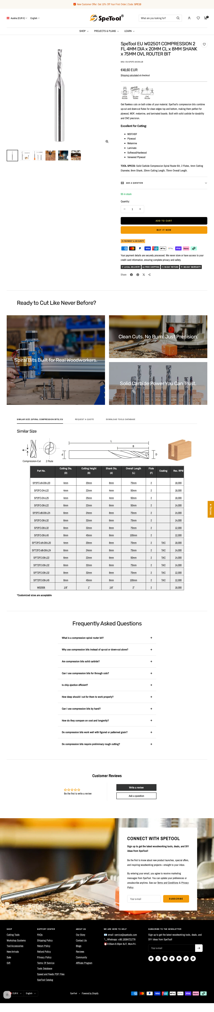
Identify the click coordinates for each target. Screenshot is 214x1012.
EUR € (15, 993)
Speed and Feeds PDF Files (51, 974)
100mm (133, 535)
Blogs (78, 946)
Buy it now (164, 229)
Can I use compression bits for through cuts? (85, 673)
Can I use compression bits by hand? (81, 708)
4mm (65, 483)
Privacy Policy (44, 957)
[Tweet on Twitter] (143, 274)
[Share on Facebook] (131, 274)
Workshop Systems (16, 940)
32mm (89, 520)
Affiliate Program (84, 963)
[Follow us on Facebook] (151, 958)
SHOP (82, 31)
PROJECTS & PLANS (105, 31)
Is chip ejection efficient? (75, 685)
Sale (9, 957)
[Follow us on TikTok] (186, 958)
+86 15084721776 (126, 939)
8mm (111, 483)
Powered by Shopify (90, 993)
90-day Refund (171, 267)
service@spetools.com (126, 934)
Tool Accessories (15, 946)
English (33, 18)
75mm (134, 483)
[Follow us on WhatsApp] (193, 958)
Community (81, 957)
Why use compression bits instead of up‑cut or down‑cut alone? (95, 649)
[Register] (199, 948)
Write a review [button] (136, 787)
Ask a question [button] (136, 796)
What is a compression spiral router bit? (83, 638)
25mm (89, 498)
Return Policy (43, 946)
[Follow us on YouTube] (179, 958)
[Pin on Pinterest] (137, 274)
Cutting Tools (13, 934)
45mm (89, 535)
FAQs (40, 934)
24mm (89, 513)
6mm (65, 505)
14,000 (178, 505)
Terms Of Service (45, 963)
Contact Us (81, 940)
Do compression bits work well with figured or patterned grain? (95, 732)
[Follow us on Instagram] (165, 958)
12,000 (178, 528)
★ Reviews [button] (211, 509)
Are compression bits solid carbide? (81, 661)
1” (89, 587)
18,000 (178, 483)
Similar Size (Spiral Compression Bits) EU (40, 419)
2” (133, 587)
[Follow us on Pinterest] (172, 958)
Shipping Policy (45, 940)
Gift (8, 963)
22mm (89, 490)
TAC (163, 543)
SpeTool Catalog (45, 980)
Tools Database (44, 968)
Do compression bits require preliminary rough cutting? (91, 744)
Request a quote (84, 419)
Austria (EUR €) (17, 18)
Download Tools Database (120, 419)
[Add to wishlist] (204, 44)
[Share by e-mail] (149, 274)
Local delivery (132, 267)
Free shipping (152, 267)
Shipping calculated (130, 75)
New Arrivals (13, 951)
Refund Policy (44, 951)
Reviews (80, 951)
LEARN (128, 31)
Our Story (80, 934)
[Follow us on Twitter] (158, 958)
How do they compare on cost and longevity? (85, 720)
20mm (89, 483)
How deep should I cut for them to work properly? (88, 697)
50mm (134, 490)
